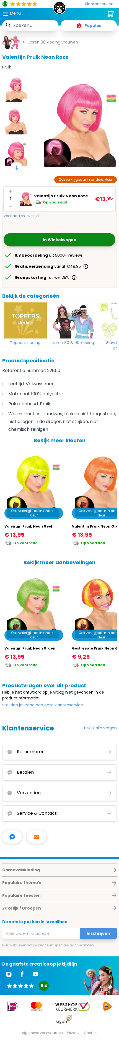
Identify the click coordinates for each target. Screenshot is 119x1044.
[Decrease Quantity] (10, 206)
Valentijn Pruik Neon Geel (28, 526)
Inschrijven (98, 933)
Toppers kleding (25, 342)
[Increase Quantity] (10, 191)
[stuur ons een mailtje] (36, 837)
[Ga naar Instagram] (9, 974)
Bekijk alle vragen (100, 728)
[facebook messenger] (12, 837)
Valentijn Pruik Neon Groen (29, 648)
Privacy (73, 1032)
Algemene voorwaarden (42, 1032)
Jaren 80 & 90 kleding (73, 342)
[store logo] (59, 9)
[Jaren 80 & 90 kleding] (73, 320)
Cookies (90, 1032)
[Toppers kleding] (25, 320)
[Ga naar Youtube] (35, 974)
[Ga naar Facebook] (22, 974)
